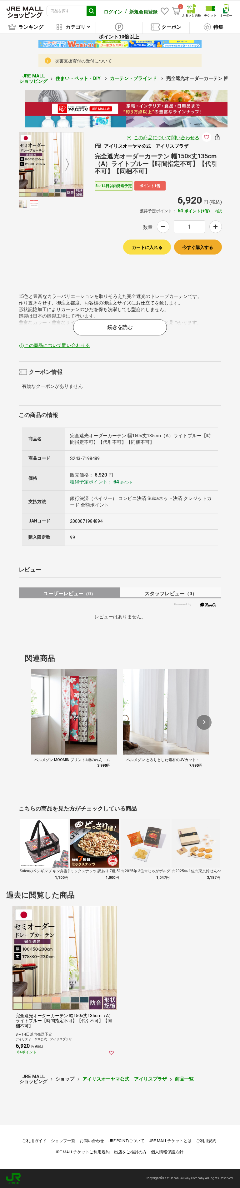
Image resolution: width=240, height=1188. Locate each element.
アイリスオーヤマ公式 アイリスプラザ (124, 1079)
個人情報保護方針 (167, 1152)
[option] (51, 164)
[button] (204, 722)
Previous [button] (38, 165)
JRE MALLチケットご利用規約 (82, 1152)
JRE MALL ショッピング (33, 78)
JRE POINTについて (126, 1140)
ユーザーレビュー (69, 593)
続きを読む (120, 327)
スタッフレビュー (171, 593)
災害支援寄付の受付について (83, 60)
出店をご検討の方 (130, 1152)
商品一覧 (184, 1079)
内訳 (218, 211)
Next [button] (63, 165)
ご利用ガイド (34, 1140)
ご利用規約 (206, 1140)
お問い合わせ (92, 1140)
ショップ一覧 (63, 1140)
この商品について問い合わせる (166, 138)
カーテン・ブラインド (134, 78)
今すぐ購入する (197, 247)
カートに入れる (147, 247)
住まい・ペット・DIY (79, 78)
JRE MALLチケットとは (170, 1140)
